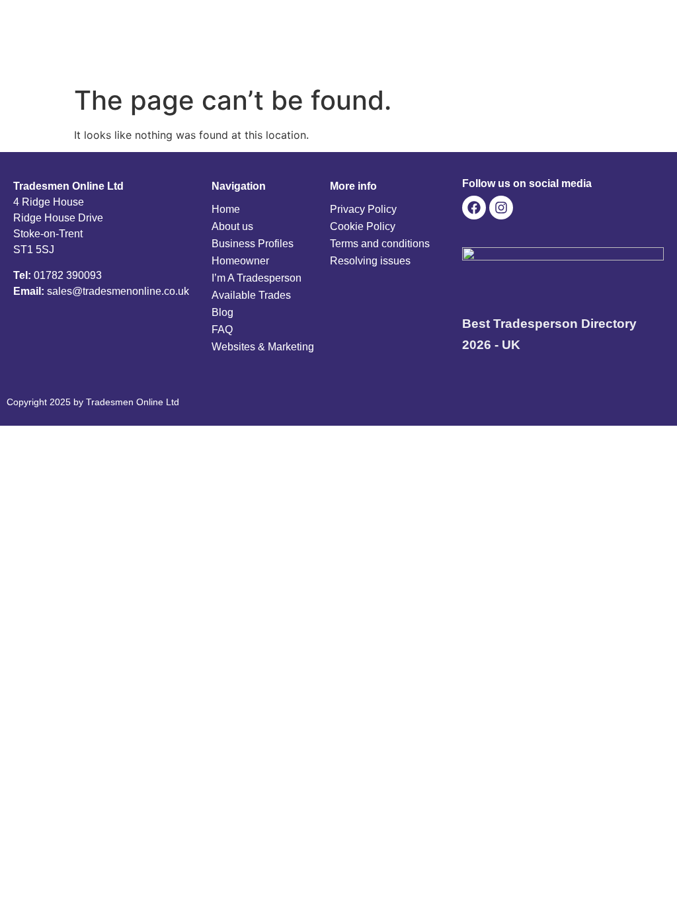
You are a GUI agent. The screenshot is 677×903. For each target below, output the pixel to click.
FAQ (222, 329)
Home (226, 209)
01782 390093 (68, 275)
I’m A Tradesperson (256, 278)
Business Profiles (253, 243)
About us (232, 226)
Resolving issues (370, 260)
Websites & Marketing (263, 346)
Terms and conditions (380, 243)
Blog (222, 312)
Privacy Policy (363, 209)
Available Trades (251, 295)
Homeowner (240, 260)
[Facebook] (474, 207)
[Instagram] (501, 207)
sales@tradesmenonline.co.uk (118, 291)
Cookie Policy (362, 226)
